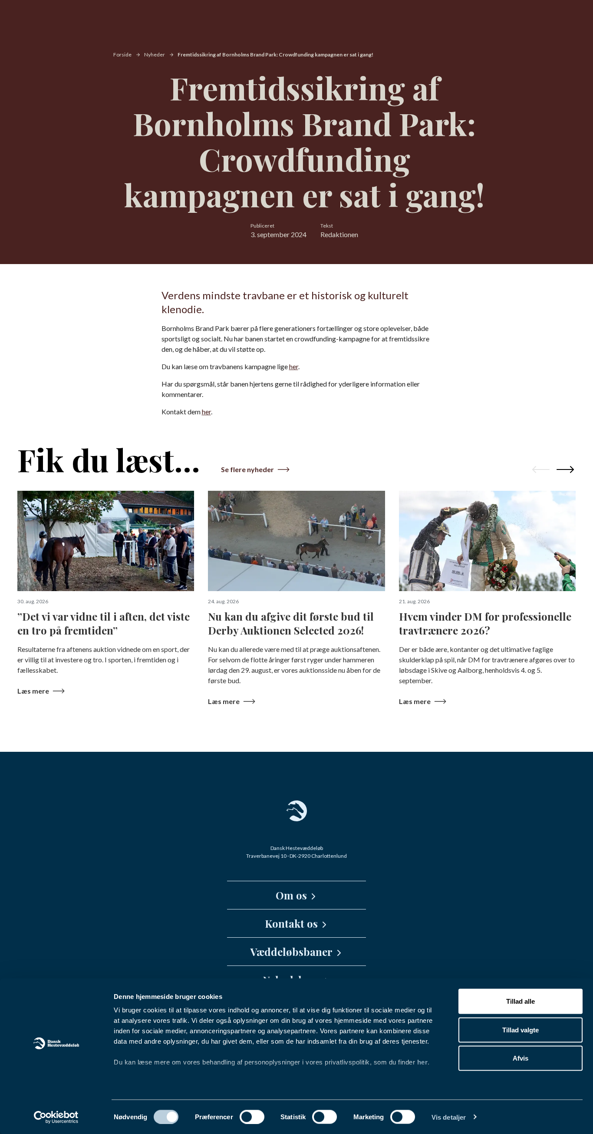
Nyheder (154, 54)
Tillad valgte (520, 1029)
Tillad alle (520, 1001)
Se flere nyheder (247, 469)
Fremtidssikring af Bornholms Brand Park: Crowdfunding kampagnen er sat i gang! (275, 54)
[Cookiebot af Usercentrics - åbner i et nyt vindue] (56, 1117)
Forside (122, 54)
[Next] (565, 469)
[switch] (252, 1117)
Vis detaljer (449, 1117)
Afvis (520, 1058)
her (422, 1062)
